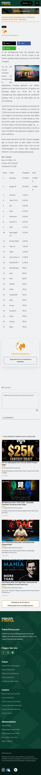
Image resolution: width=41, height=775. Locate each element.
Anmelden (7, 387)
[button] (9, 43)
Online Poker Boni (8, 677)
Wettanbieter (6, 725)
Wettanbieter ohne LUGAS (11, 729)
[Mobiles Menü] (37, 3)
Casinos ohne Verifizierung (11, 709)
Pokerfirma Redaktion (10, 35)
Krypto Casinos (7, 713)
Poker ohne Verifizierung (10, 673)
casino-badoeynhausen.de (23, 152)
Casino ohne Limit (8, 697)
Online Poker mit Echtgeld (11, 666)
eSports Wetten (7, 741)
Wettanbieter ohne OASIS (10, 733)
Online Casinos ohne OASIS (11, 701)
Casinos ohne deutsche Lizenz (12, 705)
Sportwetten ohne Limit (10, 737)
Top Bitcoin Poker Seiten (10, 681)
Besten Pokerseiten (8, 669)
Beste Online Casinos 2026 (11, 694)
